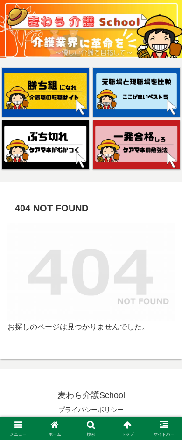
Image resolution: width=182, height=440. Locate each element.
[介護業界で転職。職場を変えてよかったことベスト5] (136, 92)
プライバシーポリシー (91, 409)
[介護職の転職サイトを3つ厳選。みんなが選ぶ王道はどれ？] (45, 92)
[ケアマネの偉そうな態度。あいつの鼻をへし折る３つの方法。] (45, 144)
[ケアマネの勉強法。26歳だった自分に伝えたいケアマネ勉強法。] (136, 144)
